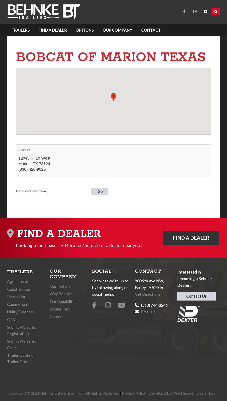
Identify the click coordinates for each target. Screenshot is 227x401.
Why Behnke (61, 293)
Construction (18, 289)
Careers (57, 316)
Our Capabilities (63, 301)
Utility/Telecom (20, 311)
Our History (60, 286)
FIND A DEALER (191, 238)
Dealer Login (207, 393)
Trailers (20, 272)
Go (100, 191)
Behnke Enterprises (43, 12)
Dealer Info (60, 309)
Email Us (148, 311)
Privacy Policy (134, 393)
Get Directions (147, 294)
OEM (11, 319)
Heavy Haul (17, 296)
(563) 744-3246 (154, 305)
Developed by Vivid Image (171, 393)
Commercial (17, 304)
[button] (113, 97)
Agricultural (17, 281)
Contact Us (196, 296)
